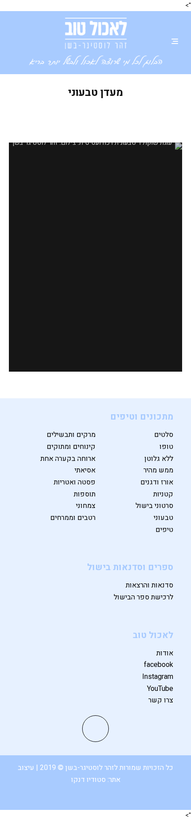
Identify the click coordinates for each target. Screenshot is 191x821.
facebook (158, 664)
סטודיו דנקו (89, 779)
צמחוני (86, 505)
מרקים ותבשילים (71, 434)
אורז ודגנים (156, 482)
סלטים (163, 434)
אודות (164, 653)
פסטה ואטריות (75, 482)
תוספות (85, 494)
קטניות (163, 494)
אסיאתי (85, 470)
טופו (166, 446)
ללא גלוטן (158, 458)
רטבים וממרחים (73, 517)
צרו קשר (160, 700)
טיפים (164, 529)
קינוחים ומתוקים (71, 446)
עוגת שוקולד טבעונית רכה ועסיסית (95, 117)
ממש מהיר (158, 470)
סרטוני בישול (154, 505)
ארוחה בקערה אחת (68, 458)
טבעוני (163, 517)
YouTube (160, 688)
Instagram (157, 676)
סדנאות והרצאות (149, 585)
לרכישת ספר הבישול (143, 597)
